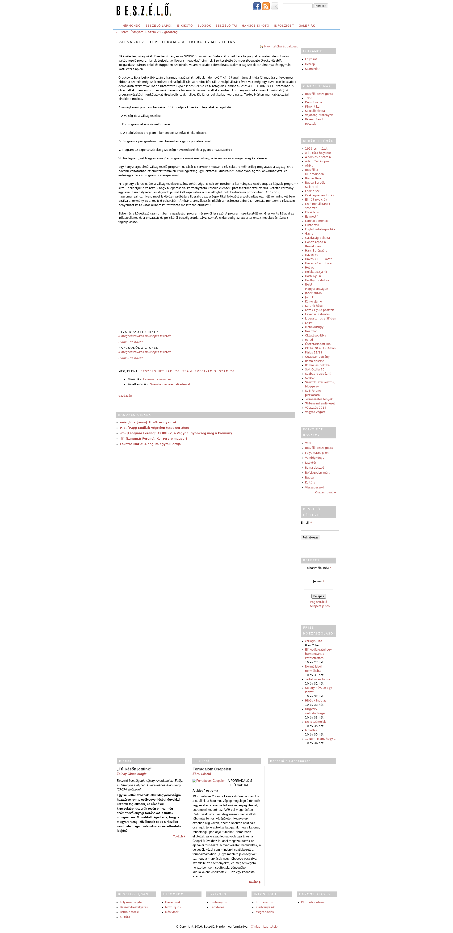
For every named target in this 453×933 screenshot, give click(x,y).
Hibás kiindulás (315, 700)
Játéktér (310, 462)
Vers (308, 443)
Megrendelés (265, 912)
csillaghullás (313, 641)
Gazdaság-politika (317, 238)
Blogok (204, 25)
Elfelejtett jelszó (319, 606)
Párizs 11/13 (313, 352)
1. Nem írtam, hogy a (320, 738)
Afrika (309, 165)
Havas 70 (311, 254)
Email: (306, 522)
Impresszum (264, 902)
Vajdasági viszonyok (319, 115)
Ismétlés (311, 730)
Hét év (309, 267)
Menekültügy (314, 327)
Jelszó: (318, 581)
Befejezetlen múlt (317, 472)
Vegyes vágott (315, 412)
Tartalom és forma (317, 679)
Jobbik (309, 297)
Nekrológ (311, 331)
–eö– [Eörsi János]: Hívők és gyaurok (148, 422)
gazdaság (171, 32)
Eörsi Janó (312, 212)
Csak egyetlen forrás (319, 195)
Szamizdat (312, 69)
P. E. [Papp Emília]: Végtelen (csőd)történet (154, 427)
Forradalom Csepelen (212, 769)
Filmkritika (312, 106)
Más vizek (172, 912)
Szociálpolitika (315, 111)
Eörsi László (202, 774)
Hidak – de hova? (130, 342)
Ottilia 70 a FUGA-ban (320, 348)
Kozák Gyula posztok (319, 310)
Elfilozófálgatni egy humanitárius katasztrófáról (318, 654)
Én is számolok (315, 721)
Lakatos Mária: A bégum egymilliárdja (150, 444)
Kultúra (310, 482)
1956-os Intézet (316, 148)
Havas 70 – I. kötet (318, 259)
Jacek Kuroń (313, 293)
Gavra (309, 233)
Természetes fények (319, 399)
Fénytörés (217, 907)
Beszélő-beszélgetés (319, 94)
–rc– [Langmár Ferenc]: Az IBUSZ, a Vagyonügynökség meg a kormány (176, 433)
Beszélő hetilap (156, 371)
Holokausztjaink (316, 271)
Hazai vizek (173, 902)
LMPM (309, 322)
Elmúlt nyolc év (316, 199)
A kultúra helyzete (318, 153)
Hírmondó (132, 25)
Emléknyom (218, 902)
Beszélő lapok (159, 25)
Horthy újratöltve (317, 280)
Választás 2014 (315, 407)
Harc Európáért (316, 250)
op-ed (309, 339)
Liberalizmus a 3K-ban (320, 318)
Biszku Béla (313, 178)
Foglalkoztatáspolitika (320, 229)
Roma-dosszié (314, 361)
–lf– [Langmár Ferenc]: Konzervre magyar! (153, 438)
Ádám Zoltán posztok (320, 161)
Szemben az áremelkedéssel (170, 384)
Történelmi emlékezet (320, 403)
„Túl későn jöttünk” (134, 769)
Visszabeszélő (314, 487)
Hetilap (310, 64)
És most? (311, 216)
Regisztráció (318, 602)
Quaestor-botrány (317, 356)
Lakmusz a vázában (157, 379)
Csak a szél (312, 191)
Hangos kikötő (255, 25)
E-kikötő (185, 25)
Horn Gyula (313, 276)
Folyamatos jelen (317, 452)
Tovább (178, 836)
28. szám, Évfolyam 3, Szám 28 (138, 32)
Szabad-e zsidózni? (318, 373)
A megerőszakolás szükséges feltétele (144, 336)
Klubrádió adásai (312, 902)
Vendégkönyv (314, 457)
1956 (309, 98)
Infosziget (284, 25)
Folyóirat (311, 59)
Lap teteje (270, 926)
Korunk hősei (314, 305)
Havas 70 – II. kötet (319, 263)
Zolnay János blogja (132, 774)
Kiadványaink (265, 907)
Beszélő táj (226, 25)
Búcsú (309, 477)
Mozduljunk (173, 907)
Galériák (307, 25)
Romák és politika (317, 365)
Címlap (255, 926)
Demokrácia (313, 102)
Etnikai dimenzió (316, 221)
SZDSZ (310, 378)
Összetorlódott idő (318, 344)
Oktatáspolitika (315, 335)
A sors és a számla (318, 157)
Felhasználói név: (318, 568)
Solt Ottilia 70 (314, 369)
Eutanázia (312, 225)
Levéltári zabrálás (317, 314)
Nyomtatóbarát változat (281, 46)
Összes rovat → (325, 492)
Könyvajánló (313, 301)
